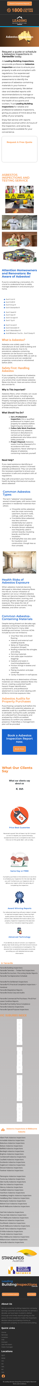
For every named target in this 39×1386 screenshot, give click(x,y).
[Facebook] (3, 1377)
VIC (2, 1361)
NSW (3, 1358)
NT (2, 1369)
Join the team (6, 1344)
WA (2, 1367)
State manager (7, 1347)
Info (2, 1340)
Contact (4, 1342)
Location (4, 1337)
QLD (3, 1355)
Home (3, 1332)
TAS (2, 1372)
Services (4, 1335)
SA (2, 1364)
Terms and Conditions (19, 1384)
